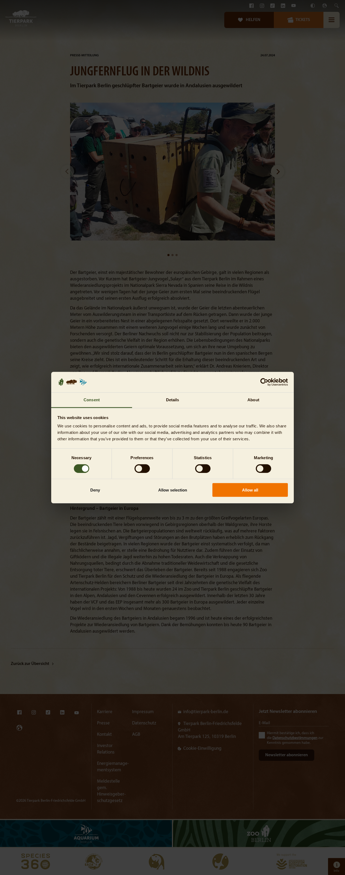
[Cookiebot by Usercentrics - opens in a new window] (264, 382)
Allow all (250, 490)
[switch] (142, 468)
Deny (95, 490)
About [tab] (253, 400)
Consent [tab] (92, 400)
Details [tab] (172, 400)
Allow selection (172, 490)
